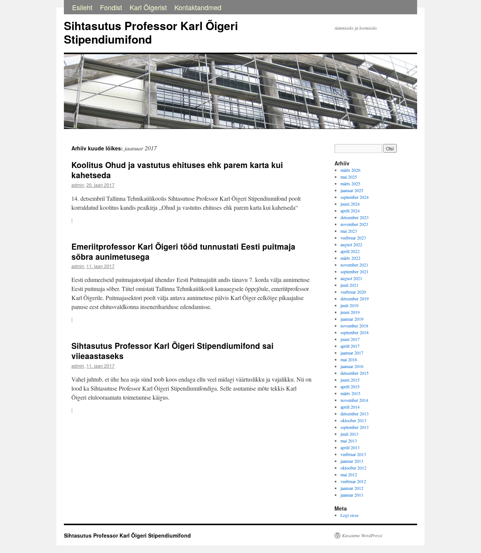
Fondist (111, 7)
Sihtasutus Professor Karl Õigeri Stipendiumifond (151, 32)
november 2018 (354, 326)
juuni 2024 (350, 204)
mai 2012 (348, 474)
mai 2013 (348, 441)
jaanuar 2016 (351, 366)
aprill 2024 (350, 211)
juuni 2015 (350, 380)
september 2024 (354, 197)
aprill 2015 (350, 386)
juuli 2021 (349, 285)
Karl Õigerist (148, 7)
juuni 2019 (350, 312)
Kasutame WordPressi (362, 535)
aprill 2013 (350, 447)
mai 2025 (348, 177)
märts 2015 (350, 393)
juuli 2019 (349, 305)
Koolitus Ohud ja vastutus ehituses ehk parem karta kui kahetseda (177, 169)
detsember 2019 (354, 298)
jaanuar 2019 (351, 319)
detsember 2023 (354, 217)
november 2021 (354, 265)
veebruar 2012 (353, 481)
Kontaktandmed (197, 7)
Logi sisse (349, 515)
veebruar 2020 (353, 292)
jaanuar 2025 (351, 190)
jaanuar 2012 (351, 488)
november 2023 (354, 224)
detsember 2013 (354, 414)
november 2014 (354, 400)
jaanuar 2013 (351, 461)
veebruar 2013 (353, 454)
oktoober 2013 (353, 420)
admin (77, 185)
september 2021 (354, 271)
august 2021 (351, 278)
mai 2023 (348, 231)
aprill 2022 (350, 251)
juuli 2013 (349, 434)
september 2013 (354, 427)
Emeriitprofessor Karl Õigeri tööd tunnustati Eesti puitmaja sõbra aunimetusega (183, 251)
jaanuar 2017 (351, 353)
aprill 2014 (350, 407)
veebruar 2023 (353, 238)
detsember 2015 (354, 373)
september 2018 (354, 332)
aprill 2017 (350, 346)
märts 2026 (350, 170)
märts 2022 (350, 258)
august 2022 (351, 244)
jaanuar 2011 (351, 495)
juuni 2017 (350, 339)
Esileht (82, 7)
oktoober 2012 (353, 468)
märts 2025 (350, 183)
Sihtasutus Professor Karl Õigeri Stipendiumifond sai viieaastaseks (172, 350)
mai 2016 (348, 359)
